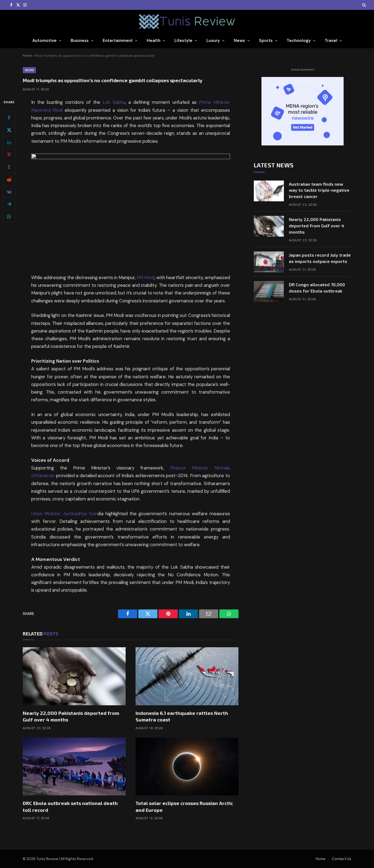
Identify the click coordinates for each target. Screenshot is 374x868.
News (239, 40)
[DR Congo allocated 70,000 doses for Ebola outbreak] (269, 291)
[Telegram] (9, 204)
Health (153, 40)
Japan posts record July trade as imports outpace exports (320, 258)
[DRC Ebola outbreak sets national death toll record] (74, 767)
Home (27, 55)
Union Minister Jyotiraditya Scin (64, 514)
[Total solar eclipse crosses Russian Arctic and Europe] (187, 767)
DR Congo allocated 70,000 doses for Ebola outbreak (317, 287)
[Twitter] (9, 130)
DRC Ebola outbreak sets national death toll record (70, 806)
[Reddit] (9, 179)
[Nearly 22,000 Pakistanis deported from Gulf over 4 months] (74, 676)
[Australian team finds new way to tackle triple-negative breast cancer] (269, 191)
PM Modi (145, 277)
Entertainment (118, 40)
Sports (266, 40)
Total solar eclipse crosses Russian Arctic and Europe (184, 806)
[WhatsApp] (9, 216)
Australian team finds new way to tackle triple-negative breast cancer (319, 190)
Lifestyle (183, 40)
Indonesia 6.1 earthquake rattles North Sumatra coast (182, 716)
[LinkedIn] (9, 142)
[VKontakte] (9, 191)
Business (80, 40)
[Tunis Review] (187, 22)
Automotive (44, 40)
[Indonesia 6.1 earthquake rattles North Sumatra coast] (187, 676)
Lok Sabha (114, 102)
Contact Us (341, 858)
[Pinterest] (9, 154)
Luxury (213, 40)
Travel (331, 40)
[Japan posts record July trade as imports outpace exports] (269, 261)
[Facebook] (9, 117)
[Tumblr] (9, 167)
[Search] (363, 5)
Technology (299, 40)
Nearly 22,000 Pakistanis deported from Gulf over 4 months (71, 716)
